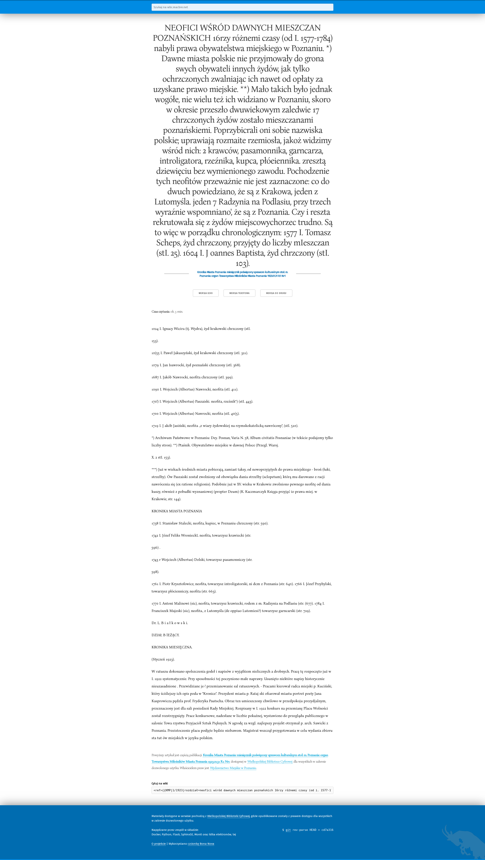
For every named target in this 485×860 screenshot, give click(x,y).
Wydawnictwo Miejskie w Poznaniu (233, 768)
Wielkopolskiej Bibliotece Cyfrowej (269, 761)
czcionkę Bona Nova (201, 843)
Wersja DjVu (206, 293)
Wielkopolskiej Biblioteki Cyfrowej (228, 816)
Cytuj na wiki (160, 783)
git (288, 830)
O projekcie (159, 843)
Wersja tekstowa (239, 293)
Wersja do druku (276, 293)
